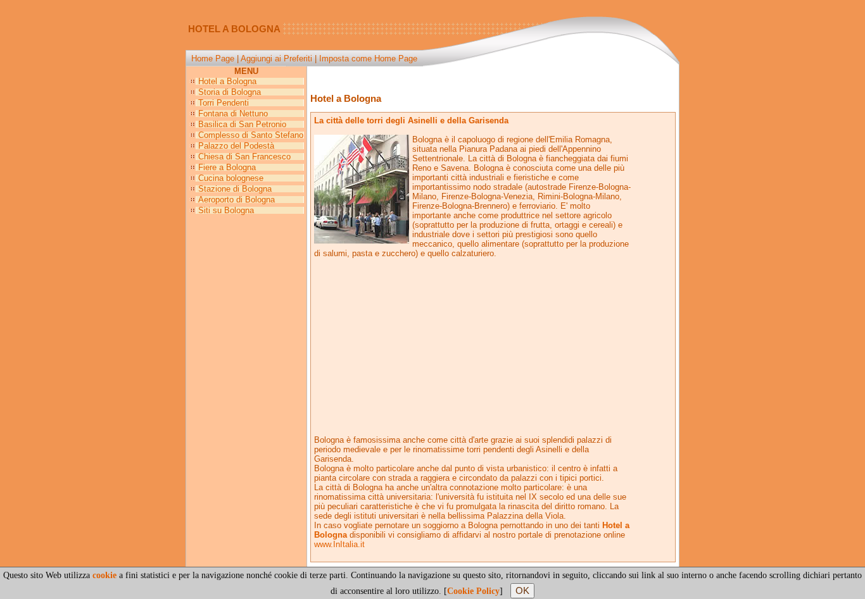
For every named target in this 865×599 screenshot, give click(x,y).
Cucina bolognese (230, 178)
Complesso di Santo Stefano (250, 135)
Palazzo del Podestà (236, 146)
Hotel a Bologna (227, 81)
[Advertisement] (493, 77)
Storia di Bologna (229, 92)
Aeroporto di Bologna (236, 199)
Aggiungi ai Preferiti (276, 58)
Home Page (212, 58)
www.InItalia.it (339, 544)
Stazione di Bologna (235, 189)
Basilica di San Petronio (242, 124)
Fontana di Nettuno (233, 113)
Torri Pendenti (223, 103)
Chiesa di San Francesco (244, 156)
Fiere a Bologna (227, 167)
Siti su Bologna (226, 210)
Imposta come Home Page (368, 58)
